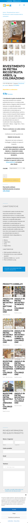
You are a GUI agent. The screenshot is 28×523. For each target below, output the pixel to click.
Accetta (14, 509)
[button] (26, 495)
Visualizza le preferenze (14, 517)
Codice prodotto (8, 448)
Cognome (17, 444)
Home (4, 12)
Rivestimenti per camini (13, 12)
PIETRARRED (16, 85)
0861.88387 (6, 191)
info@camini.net (10, 162)
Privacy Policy (17, 520)
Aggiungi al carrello (12, 180)
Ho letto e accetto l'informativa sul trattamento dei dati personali (14, 490)
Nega (14, 513)
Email (5, 456)
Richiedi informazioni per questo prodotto (13, 269)
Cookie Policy (10, 520)
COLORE (5, 168)
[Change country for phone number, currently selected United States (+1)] (4, 467)
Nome (4, 444)
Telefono (6, 463)
